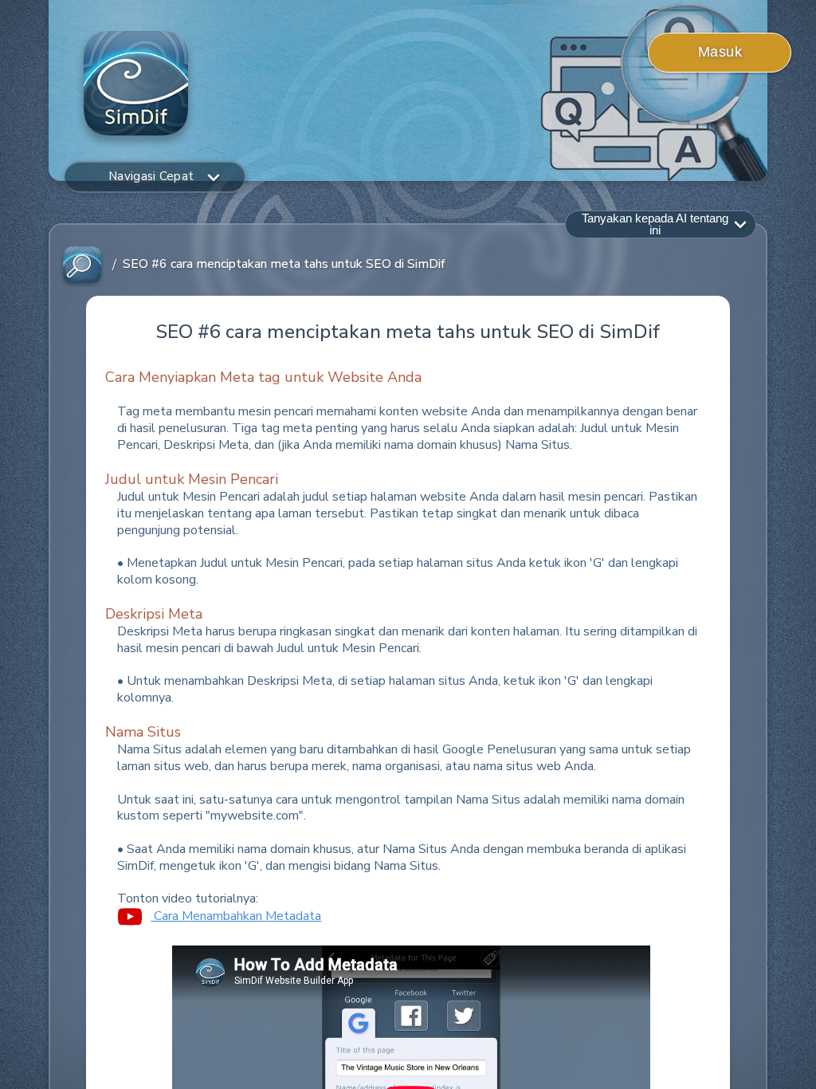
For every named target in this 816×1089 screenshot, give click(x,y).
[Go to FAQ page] (82, 265)
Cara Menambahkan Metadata (236, 916)
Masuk (720, 52)
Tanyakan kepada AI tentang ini (655, 224)
